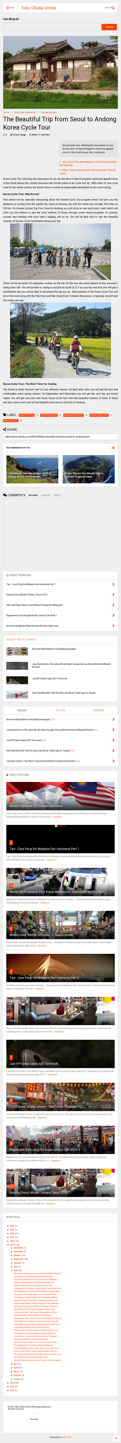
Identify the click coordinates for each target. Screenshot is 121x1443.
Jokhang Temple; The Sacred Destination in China (35, 1312)
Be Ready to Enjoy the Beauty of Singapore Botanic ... (37, 1306)
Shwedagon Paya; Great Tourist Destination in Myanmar (38, 1318)
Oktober (17, 1255)
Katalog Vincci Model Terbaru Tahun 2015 (38, 1192)
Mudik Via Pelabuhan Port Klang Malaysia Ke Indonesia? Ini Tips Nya (56, 892)
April (16, 1368)
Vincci (13, 1021)
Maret (16, 1371)
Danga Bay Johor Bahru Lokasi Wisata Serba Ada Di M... (38, 1288)
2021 (12, 1230)
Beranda (34, 1419)
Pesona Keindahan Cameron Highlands (31, 1339)
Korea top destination (25, 112)
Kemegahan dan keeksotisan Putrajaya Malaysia (35, 1333)
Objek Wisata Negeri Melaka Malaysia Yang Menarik (36, 1303)
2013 (12, 1387)
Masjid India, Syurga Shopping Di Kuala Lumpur (41, 935)
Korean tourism (49, 112)
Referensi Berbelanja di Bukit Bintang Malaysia (34, 1282)
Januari (17, 1379)
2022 (12, 1226)
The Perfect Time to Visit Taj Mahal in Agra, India (34, 1309)
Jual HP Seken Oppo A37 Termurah (49, 678)
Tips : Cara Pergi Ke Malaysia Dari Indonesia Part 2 (44, 978)
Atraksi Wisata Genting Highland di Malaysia (33, 1315)
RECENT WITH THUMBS (21, 639)
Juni (16, 1270)
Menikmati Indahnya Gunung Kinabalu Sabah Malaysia (37, 1273)
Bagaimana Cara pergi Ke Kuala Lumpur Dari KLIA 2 (44, 1150)
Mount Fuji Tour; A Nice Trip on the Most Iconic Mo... (36, 1342)
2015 (12, 1245)
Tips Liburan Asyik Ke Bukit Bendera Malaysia (33, 1276)
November (19, 1252)
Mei (15, 1364)
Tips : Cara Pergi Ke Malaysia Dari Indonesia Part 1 (44, 849)
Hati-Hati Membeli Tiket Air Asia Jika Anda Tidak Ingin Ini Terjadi (63, 693)
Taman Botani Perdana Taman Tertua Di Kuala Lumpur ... (38, 1360)
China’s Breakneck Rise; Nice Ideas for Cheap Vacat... (37, 1348)
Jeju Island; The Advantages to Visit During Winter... (36, 1294)
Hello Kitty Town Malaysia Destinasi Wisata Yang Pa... (37, 1321)
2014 (12, 1383)
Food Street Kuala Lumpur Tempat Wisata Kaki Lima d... (37, 1324)
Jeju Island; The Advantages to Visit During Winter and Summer (30, 475)
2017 (12, 1237)
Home (6, 112)
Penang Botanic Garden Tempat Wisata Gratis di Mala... (37, 1291)
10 (12, 1186)
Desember (19, 1248)
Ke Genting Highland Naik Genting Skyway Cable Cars (37, 1354)
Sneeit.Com (66, 1437)
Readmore (57, 817)
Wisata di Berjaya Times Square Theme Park (33, 1285)
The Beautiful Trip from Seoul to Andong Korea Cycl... (36, 1330)
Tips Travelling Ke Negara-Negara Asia (30, 1357)
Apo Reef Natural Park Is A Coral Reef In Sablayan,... (36, 1279)
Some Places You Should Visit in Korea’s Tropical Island (84, 475)
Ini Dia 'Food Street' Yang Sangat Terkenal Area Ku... (36, 1351)
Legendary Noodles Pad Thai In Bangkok (31, 1327)
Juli (15, 1267)
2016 (12, 1241)
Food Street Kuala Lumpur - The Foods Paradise (42, 1107)
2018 (12, 1233)
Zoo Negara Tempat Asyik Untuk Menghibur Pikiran (36, 1297)
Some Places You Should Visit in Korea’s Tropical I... (36, 1336)
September (19, 1259)
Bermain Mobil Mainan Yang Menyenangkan (54, 649)
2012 (12, 1390)
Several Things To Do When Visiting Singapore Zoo (36, 1300)
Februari (18, 1375)
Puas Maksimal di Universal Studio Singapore (33, 1345)
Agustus (18, 1263)
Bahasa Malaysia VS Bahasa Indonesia (35, 806)
